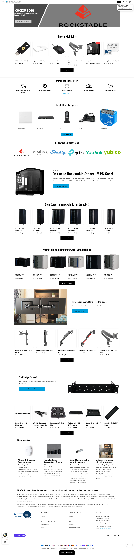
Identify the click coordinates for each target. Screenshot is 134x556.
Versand (128, 8)
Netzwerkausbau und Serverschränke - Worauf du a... (53, 462)
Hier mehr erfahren (80, 311)
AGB (70, 519)
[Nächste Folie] (70, 29)
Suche (43, 516)
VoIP (80, 128)
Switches (40, 128)
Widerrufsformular (67, 552)
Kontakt (71, 516)
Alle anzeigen (67, 134)
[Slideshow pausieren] (74, 29)
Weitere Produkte (67, 283)
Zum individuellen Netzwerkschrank (32, 388)
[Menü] (8, 533)
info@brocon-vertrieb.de (106, 528)
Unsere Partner (45, 524)
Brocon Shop (46, 548)
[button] (3, 2)
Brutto (119, 1)
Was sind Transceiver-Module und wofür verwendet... (79, 461)
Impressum (71, 524)
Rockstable (44, 519)
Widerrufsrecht (54, 548)
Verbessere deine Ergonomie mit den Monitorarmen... (105, 461)
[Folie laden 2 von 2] (66, 29)
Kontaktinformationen (83, 548)
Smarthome (103, 128)
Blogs (42, 527)
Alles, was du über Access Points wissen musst (26, 461)
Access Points (21, 128)
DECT (59, 128)
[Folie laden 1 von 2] (64, 29)
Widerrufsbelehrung (74, 521)
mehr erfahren (66, 93)
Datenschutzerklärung (74, 527)
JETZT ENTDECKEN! (23, 21)
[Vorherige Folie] (60, 29)
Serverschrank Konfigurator (48, 521)
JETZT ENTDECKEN (61, 186)
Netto (115, 1)
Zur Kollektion (67, 70)
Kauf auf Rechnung (46, 530)
